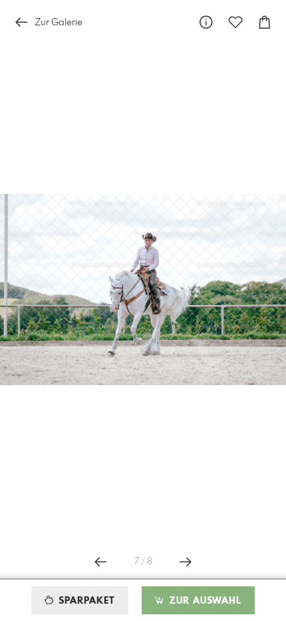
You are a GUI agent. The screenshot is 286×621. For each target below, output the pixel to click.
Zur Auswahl (203, 601)
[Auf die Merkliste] (235, 22)
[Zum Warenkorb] (265, 22)
